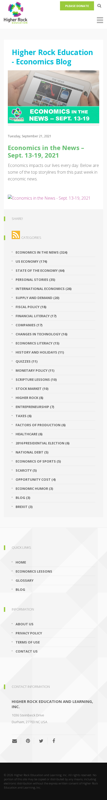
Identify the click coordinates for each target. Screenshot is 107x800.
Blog (23, 497)
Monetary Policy (35, 370)
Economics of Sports (38, 461)
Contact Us (27, 651)
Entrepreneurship (35, 406)
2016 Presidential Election (42, 443)
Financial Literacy (36, 316)
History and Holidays (40, 352)
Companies (29, 325)
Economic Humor (34, 488)
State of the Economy (40, 270)
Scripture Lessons (36, 379)
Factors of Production (40, 425)
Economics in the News (41, 252)
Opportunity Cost (36, 479)
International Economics (43, 288)
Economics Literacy (37, 343)
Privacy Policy (29, 633)
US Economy (31, 261)
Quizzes (26, 361)
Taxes (23, 415)
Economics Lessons (34, 571)
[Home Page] (53, 12)
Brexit (24, 506)
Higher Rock (29, 397)
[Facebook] (54, 740)
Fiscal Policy (31, 306)
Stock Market (32, 388)
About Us (25, 624)
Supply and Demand (37, 297)
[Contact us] (16, 740)
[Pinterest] (28, 740)
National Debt (32, 452)
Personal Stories (35, 279)
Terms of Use (28, 642)
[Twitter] (41, 740)
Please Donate (77, 6)
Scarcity (26, 470)
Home (21, 562)
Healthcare (29, 434)
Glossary (25, 580)
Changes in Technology (41, 334)
